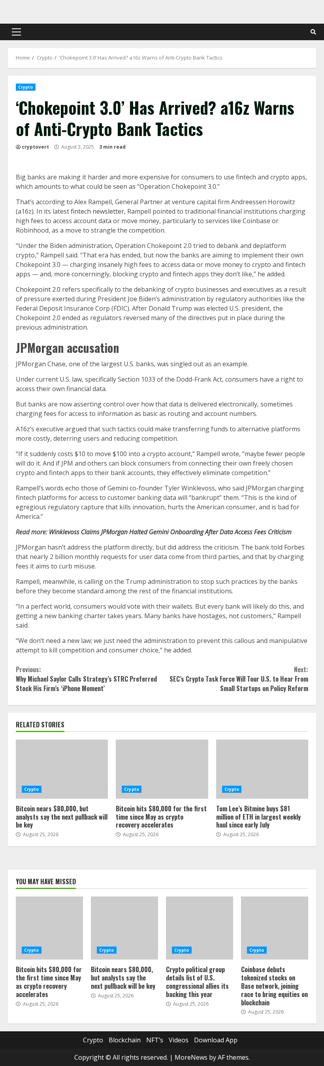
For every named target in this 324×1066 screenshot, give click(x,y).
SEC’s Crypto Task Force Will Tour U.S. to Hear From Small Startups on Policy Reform (239, 679)
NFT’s (154, 1040)
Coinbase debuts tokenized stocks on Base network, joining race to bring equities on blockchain (274, 928)
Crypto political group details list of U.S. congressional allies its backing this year (199, 928)
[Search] (313, 31)
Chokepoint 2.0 (38, 289)
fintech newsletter (97, 211)
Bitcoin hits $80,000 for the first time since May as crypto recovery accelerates (162, 769)
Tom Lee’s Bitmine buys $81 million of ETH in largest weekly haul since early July (262, 769)
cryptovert (35, 147)
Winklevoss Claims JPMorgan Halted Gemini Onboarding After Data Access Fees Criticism (170, 531)
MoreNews (191, 1057)
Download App (215, 1040)
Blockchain (125, 1040)
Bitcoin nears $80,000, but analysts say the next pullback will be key (62, 769)
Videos (178, 1040)
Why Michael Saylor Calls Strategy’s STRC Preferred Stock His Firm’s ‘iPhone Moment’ (86, 679)
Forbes (294, 547)
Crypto (25, 87)
